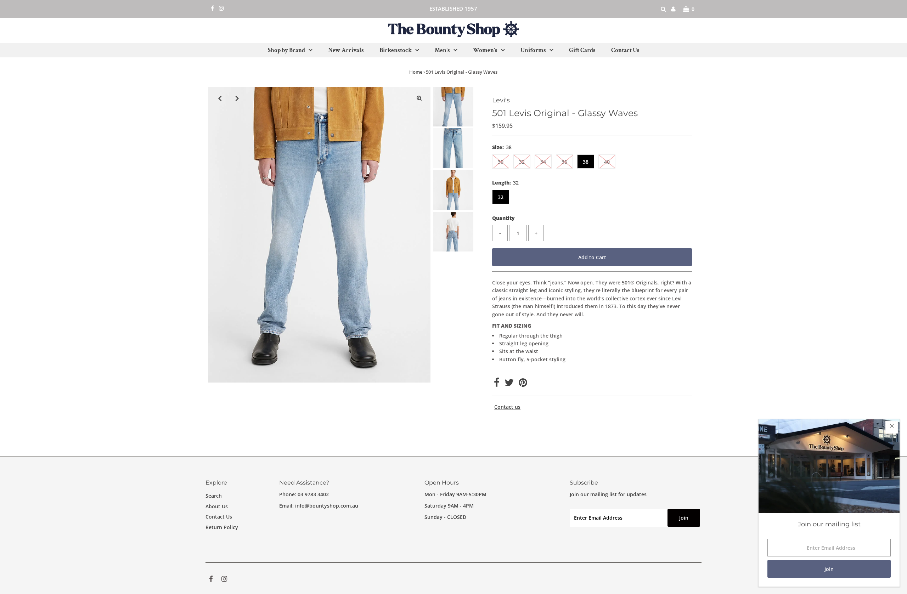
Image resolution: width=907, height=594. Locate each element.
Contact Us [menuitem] (625, 50)
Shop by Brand (286, 50)
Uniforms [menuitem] (533, 50)
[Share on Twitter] (509, 384)
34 (543, 161)
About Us (216, 506)
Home (415, 72)
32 (522, 161)
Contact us (507, 407)
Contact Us (218, 516)
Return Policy (221, 527)
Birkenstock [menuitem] (395, 50)
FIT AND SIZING (511, 325)
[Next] (237, 98)
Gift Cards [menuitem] (582, 50)
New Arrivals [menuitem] (346, 50)
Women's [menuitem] (485, 50)
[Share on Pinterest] (523, 384)
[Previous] (219, 98)
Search (213, 495)
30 (500, 161)
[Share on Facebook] (497, 384)
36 (564, 161)
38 (585, 161)
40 (607, 161)
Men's (442, 50)
